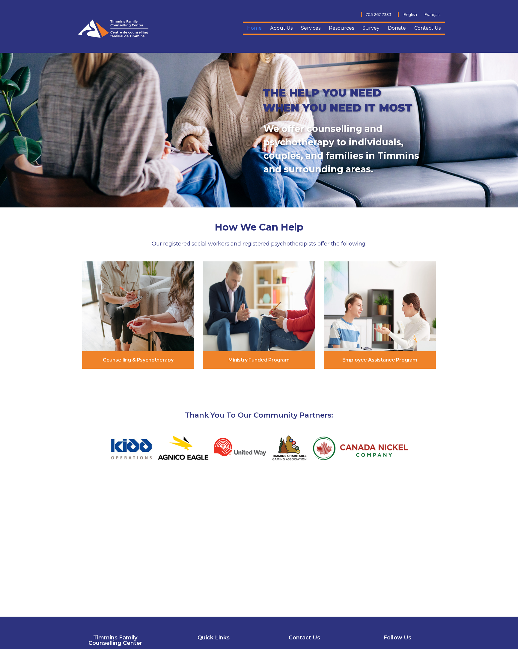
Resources (341, 28)
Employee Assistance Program (379, 360)
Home (254, 28)
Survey (371, 28)
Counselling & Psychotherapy (138, 360)
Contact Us (427, 28)
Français (432, 14)
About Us (281, 28)
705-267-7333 (378, 14)
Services (310, 28)
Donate (397, 28)
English (410, 14)
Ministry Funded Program (259, 360)
